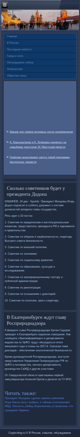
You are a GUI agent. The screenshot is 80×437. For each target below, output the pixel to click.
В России (12, 42)
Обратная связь (17, 75)
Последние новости (19, 49)
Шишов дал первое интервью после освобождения (41, 131)
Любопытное (15, 69)
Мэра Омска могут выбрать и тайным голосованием (37, 402)
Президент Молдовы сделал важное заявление (34, 398)
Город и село (15, 55)
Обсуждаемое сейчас (20, 62)
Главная (12, 36)
